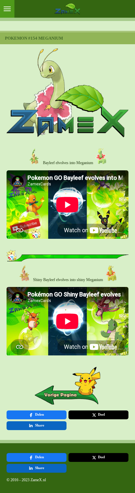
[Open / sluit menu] (7, 9)
